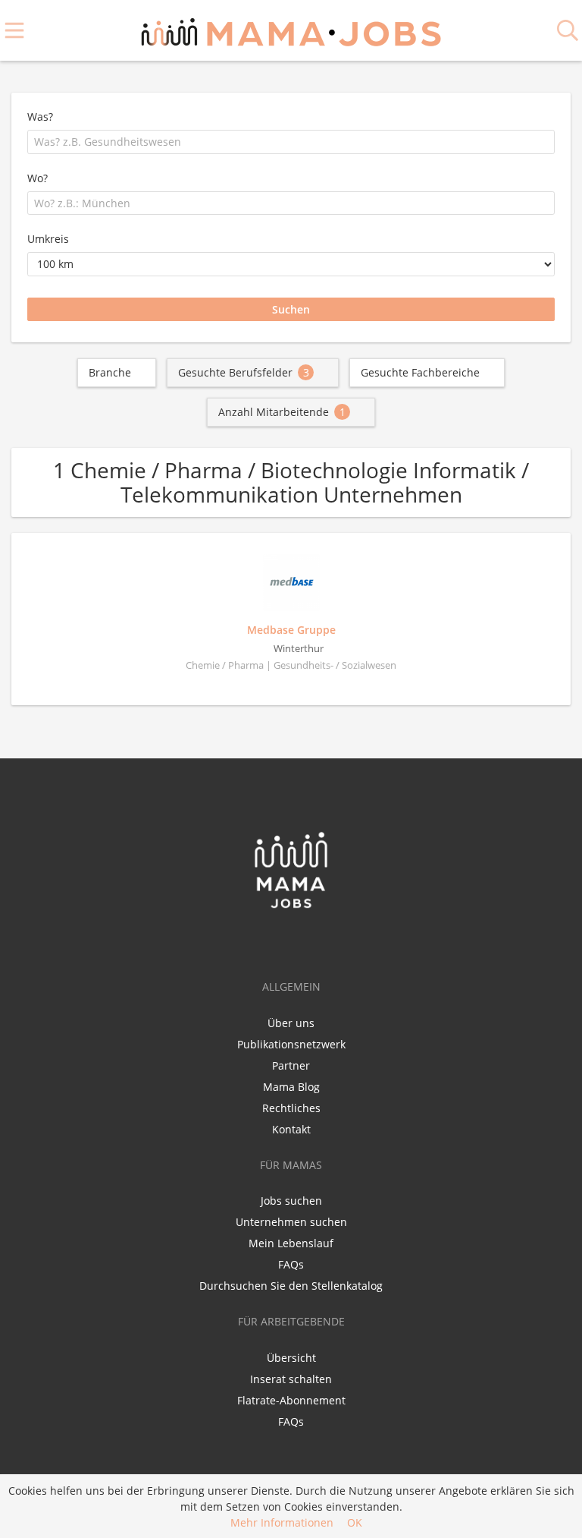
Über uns (291, 1023)
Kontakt (291, 1129)
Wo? (37, 178)
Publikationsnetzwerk (291, 1044)
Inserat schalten (291, 1379)
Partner (291, 1065)
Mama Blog (291, 1086)
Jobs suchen (291, 1200)
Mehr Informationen (281, 1522)
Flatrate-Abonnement (291, 1400)
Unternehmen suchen (291, 1222)
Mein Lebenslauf (291, 1243)
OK (354, 1522)
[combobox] (291, 142)
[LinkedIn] (295, 941)
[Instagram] (317, 941)
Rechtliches (291, 1108)
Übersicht (291, 1357)
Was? (40, 116)
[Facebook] (267, 941)
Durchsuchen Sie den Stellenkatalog (291, 1285)
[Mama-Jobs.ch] (291, 30)
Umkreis (48, 239)
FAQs (291, 1264)
